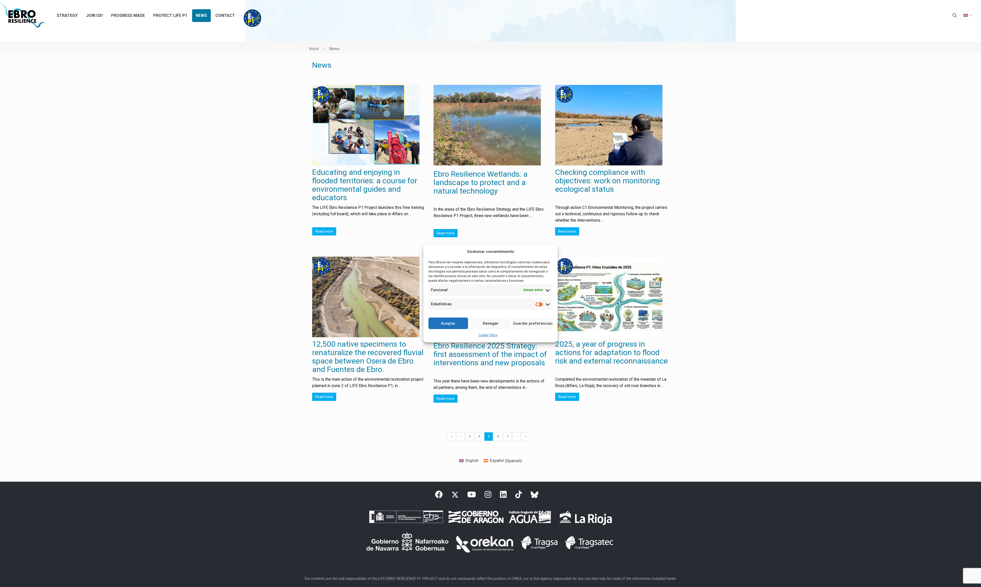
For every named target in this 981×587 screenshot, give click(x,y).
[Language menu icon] (968, 15)
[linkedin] (503, 496)
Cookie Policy (487, 335)
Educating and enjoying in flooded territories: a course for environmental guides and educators (364, 185)
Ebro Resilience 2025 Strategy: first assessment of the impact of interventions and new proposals (490, 354)
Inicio (314, 48)
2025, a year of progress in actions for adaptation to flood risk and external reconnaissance (611, 352)
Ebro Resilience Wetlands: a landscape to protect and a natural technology (481, 182)
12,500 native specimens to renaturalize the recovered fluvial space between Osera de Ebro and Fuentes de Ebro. (368, 357)
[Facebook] (439, 496)
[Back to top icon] (956, 576)
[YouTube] (471, 496)
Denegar (490, 323)
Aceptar (448, 323)
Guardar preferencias (533, 323)
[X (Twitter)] (455, 496)
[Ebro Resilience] (22, 15)
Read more (324, 231)
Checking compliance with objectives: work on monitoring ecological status (607, 181)
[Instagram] (488, 496)
